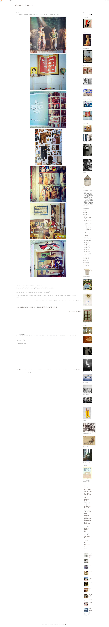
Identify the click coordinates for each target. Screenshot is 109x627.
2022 (86, 210)
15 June (87, 249)
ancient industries (22, 335)
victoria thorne (24, 5)
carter (85, 547)
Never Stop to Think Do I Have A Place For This (68, 335)
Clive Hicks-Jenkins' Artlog (87, 494)
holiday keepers (43, 335)
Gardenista (86, 488)
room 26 (86, 540)
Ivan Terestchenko (87, 510)
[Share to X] (21, 334)
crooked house (87, 520)
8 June (87, 251)
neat (90, 565)
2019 (86, 212)
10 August (88, 240)
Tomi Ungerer (87, 502)
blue (85, 531)
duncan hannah (37, 335)
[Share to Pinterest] (23, 334)
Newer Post (18, 369)
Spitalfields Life (87, 489)
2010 (86, 262)
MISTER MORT (87, 518)
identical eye (87, 539)
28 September (88, 223)
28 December (88, 217)
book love (27, 335)
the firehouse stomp (87, 504)
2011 (86, 260)
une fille (86, 517)
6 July (87, 244)
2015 (86, 214)
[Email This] (19, 334)
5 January (88, 254)
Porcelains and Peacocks (87, 507)
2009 (86, 264)
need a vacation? (90, 578)
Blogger (65, 624)
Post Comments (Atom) (26, 372)
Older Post (78, 369)
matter (86, 235)
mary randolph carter (50, 335)
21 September (88, 237)
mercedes (86, 526)
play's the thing (88, 233)
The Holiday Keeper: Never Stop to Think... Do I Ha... (88, 228)
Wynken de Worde (86, 500)
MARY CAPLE (87, 525)
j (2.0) (85, 513)
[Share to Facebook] (22, 334)
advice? (90, 602)
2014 (86, 216)
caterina (86, 497)
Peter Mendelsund (87, 523)
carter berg (32, 335)
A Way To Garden (88, 491)
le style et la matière (86, 529)
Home (48, 369)
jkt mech (86, 534)
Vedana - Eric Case (87, 537)
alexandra (86, 515)
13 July (87, 242)
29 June (87, 245)
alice (85, 546)
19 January (88, 253)
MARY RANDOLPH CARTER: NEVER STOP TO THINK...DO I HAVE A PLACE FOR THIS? (36, 307)
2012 (86, 258)
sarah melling (87, 532)
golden (90, 571)
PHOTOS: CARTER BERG (74, 311)
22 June (87, 247)
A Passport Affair (88, 511)
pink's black (87, 544)
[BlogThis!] (20, 334)
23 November (88, 220)
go (85, 232)
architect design (87, 495)
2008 (86, 265)
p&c (85, 542)
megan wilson (56, 335)
